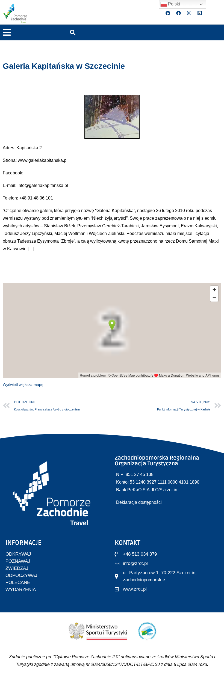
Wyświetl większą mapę (23, 384)
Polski (173, 4)
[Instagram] (189, 13)
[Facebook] (168, 13)
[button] (7, 32)
